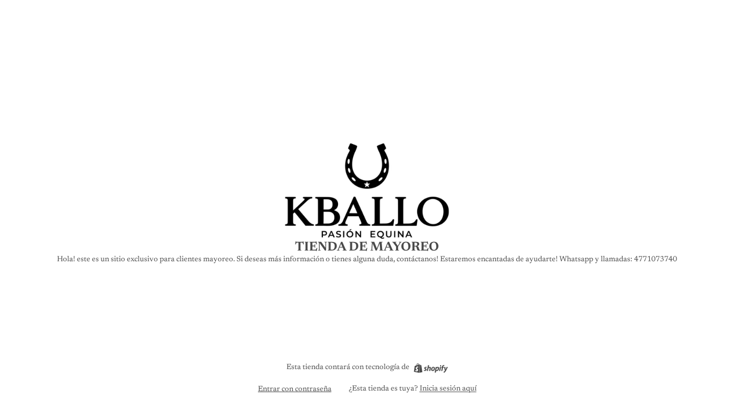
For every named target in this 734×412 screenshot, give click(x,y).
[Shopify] (431, 368)
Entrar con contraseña (295, 389)
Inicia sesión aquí (448, 389)
